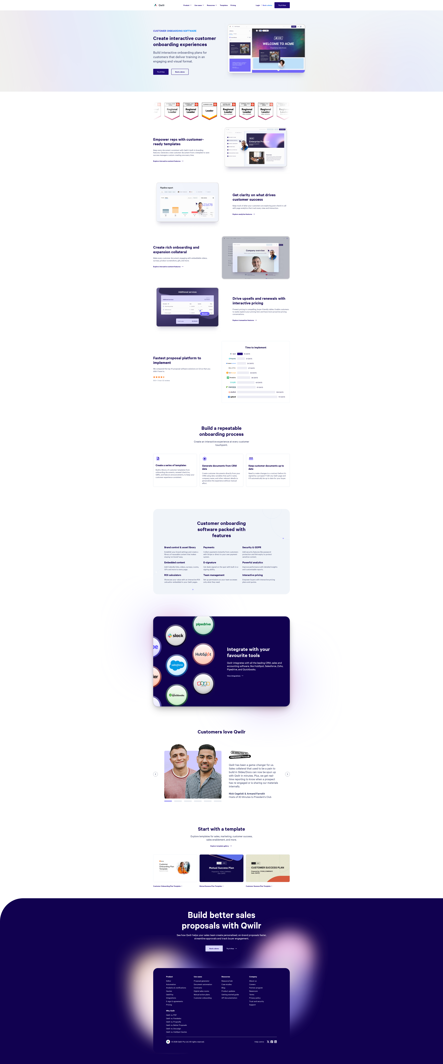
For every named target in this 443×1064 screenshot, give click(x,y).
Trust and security (256, 1001)
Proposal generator (201, 981)
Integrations (171, 997)
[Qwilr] (159, 5)
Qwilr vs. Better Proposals (176, 1025)
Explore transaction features (243, 320)
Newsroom (253, 991)
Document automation (203, 984)
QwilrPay (169, 994)
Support (252, 1004)
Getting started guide (230, 994)
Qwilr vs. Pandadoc (173, 1018)
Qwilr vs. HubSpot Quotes (176, 1032)
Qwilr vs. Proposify (173, 1021)
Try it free (230, 948)
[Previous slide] (155, 774)
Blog (223, 987)
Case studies (227, 984)
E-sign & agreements (174, 1001)
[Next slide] (287, 774)
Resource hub (227, 981)
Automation (171, 984)
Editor (168, 981)
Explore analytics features (242, 214)
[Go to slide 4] (198, 801)
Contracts (198, 987)
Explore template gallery (219, 846)
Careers (252, 984)
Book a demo (267, 5)
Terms (251, 994)
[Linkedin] (275, 1041)
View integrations (233, 676)
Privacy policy (254, 997)
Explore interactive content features (167, 161)
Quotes (169, 991)
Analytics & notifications (176, 987)
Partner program (256, 987)
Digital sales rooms (201, 991)
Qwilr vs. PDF (171, 1015)
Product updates (228, 991)
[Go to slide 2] (178, 801)
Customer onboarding (203, 997)
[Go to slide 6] (218, 801)
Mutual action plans (202, 994)
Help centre (259, 1041)
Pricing (169, 1004)
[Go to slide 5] (208, 801)
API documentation (229, 997)
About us (253, 981)
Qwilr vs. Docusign (173, 1028)
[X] (268, 1041)
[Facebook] (271, 1041)
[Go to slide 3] (188, 801)
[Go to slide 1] (168, 801)
